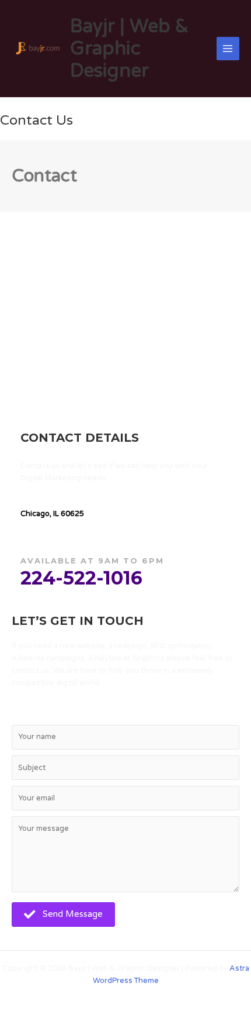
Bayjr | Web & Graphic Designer (129, 48)
